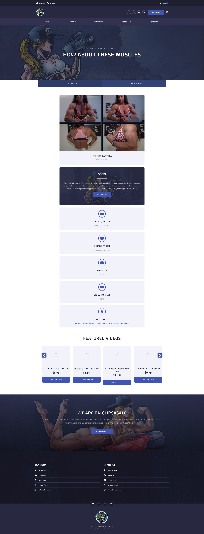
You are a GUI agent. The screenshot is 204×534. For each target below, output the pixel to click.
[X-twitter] (98, 503)
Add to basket (102, 194)
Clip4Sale (52, 3)
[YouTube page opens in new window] (144, 12)
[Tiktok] (105, 503)
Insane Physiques (81, 323)
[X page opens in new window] (134, 12)
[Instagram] (111, 503)
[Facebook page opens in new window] (129, 12)
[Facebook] (92, 503)
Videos (126, 323)
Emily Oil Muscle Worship (118, 369)
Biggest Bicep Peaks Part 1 (57, 369)
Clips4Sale (103, 431)
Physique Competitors (97, 323)
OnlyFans (42, 3)
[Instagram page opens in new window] (139, 12)
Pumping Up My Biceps (148, 369)
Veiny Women (118, 323)
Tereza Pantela (70, 83)
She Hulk (109, 323)
